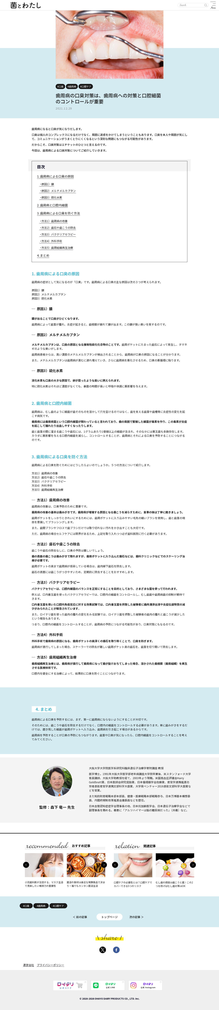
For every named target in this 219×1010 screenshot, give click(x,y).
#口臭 (26, 905)
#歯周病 (41, 905)
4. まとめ (43, 255)
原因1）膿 (47, 184)
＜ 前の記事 (80, 917)
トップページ (109, 917)
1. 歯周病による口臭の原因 (55, 176)
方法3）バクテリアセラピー (58, 234)
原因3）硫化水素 (51, 197)
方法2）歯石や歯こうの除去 (58, 228)
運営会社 (28, 965)
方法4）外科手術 (51, 241)
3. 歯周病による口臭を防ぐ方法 (58, 213)
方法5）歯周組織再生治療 (57, 248)
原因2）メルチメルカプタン (58, 191)
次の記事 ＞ (136, 917)
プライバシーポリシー (50, 965)
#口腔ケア (58, 905)
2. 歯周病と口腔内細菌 (52, 205)
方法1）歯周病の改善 (54, 221)
